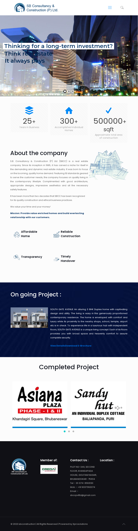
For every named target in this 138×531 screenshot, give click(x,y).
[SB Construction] (36, 7)
